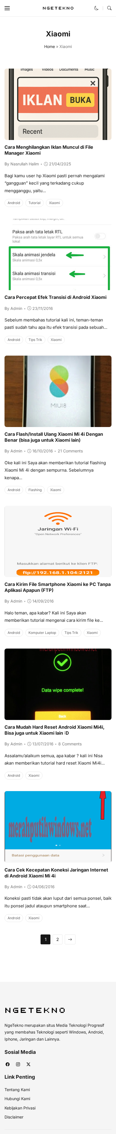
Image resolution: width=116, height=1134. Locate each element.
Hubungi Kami (17, 1098)
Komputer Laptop (42, 633)
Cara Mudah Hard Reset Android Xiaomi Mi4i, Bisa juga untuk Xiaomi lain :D (54, 730)
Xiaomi (54, 203)
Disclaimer (14, 1117)
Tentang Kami (17, 1089)
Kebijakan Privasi (20, 1107)
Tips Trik (35, 340)
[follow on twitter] (28, 1064)
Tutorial (34, 203)
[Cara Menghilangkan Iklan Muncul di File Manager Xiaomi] (58, 136)
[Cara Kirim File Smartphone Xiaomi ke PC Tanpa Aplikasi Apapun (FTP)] (58, 573)
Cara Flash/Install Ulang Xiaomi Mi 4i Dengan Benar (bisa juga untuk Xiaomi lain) (54, 437)
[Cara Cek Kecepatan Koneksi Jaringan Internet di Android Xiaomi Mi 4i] (58, 858)
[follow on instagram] (18, 1064)
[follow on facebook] (7, 1064)
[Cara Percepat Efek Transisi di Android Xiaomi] (58, 286)
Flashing (35, 490)
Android (14, 203)
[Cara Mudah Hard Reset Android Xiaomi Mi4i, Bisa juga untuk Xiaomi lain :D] (58, 716)
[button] (7, 8)
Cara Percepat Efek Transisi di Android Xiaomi (55, 297)
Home (49, 46)
